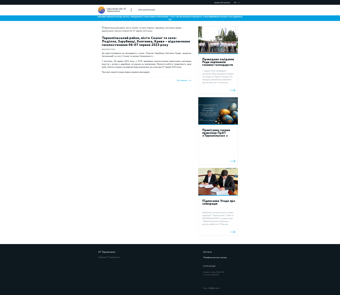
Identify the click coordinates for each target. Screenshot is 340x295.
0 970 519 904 (209, 266)
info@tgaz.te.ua (213, 288)
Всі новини (182, 80)
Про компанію (146, 10)
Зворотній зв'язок (222, 2)
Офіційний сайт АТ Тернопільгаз (116, 10)
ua (235, 2)
